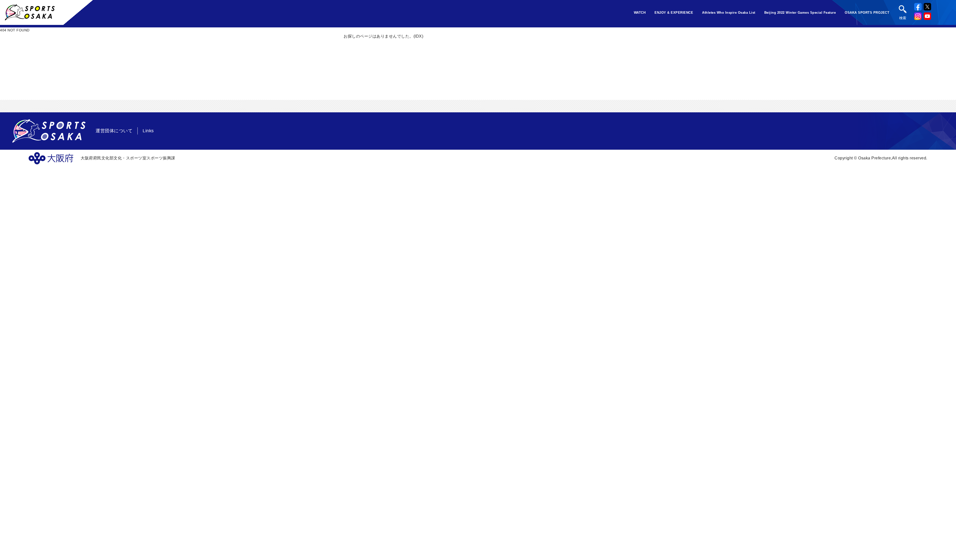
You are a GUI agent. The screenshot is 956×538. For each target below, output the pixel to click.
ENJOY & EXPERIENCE (674, 12)
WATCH (640, 12)
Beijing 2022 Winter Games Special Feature (800, 12)
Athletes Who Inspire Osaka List (728, 12)
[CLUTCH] (30, 18)
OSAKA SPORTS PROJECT (867, 12)
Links (148, 130)
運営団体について (114, 130)
